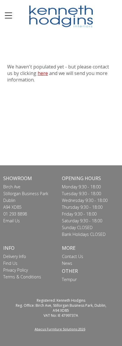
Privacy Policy (15, 270)
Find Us (10, 263)
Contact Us (72, 256)
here (43, 73)
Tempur (69, 279)
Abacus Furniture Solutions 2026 (60, 329)
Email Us (11, 220)
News (67, 263)
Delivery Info (14, 256)
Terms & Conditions (22, 277)
